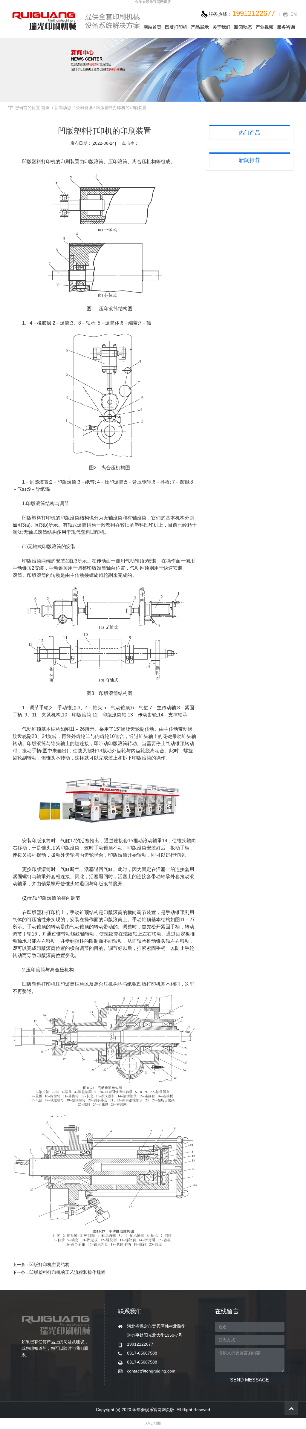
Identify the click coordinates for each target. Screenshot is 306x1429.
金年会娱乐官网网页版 (153, 2)
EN (293, 14)
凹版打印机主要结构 (49, 1264)
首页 (45, 107)
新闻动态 (62, 107)
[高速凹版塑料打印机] (114, 799)
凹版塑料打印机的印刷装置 (121, 107)
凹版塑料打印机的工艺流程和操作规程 (67, 1272)
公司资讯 (84, 107)
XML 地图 (153, 1423)
